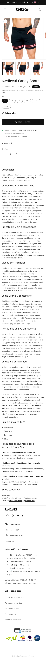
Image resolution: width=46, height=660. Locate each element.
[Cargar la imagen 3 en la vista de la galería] (37, 68)
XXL (35, 101)
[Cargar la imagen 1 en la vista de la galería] (8, 68)
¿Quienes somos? (12, 530)
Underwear (8, 427)
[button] (5, 9)
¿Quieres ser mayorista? (14, 535)
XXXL (6, 106)
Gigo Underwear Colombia (25, 656)
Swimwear (8, 435)
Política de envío (11, 614)
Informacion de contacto (15, 597)
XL (27, 101)
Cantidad (5, 149)
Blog (6, 439)
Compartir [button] (8, 143)
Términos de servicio (13, 619)
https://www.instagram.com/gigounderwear (19, 498)
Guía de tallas (10, 541)
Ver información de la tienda (16, 137)
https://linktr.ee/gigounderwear (22, 500)
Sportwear (8, 431)
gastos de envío (21, 90)
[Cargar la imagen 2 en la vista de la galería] (23, 68)
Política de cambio (12, 608)
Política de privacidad (13, 603)
